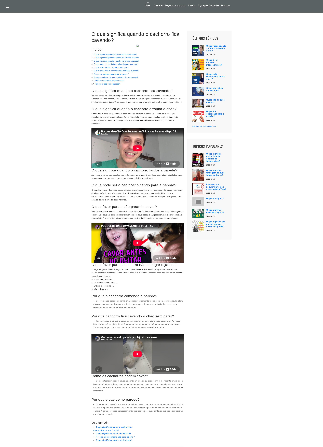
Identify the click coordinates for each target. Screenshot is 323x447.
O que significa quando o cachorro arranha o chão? (116, 58)
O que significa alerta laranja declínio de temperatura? (214, 157)
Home (147, 5)
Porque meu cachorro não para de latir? (115, 437)
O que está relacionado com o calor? (215, 76)
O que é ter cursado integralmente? (214, 62)
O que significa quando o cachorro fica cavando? (115, 54)
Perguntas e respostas (175, 5)
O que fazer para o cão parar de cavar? (111, 67)
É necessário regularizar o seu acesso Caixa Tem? (216, 187)
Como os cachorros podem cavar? (109, 80)
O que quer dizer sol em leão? (214, 89)
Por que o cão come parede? (107, 84)
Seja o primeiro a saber (208, 5)
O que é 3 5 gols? (215, 198)
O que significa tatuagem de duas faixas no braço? (215, 172)
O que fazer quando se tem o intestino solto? (216, 48)
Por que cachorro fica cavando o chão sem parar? (116, 77)
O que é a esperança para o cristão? (215, 113)
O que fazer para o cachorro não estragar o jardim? (116, 71)
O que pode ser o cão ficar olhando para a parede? (116, 64)
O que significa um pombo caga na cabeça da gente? (215, 224)
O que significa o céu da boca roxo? (113, 433)
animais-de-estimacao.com (204, 126)
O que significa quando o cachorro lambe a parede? (116, 61)
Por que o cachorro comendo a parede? (111, 74)
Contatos (158, 5)
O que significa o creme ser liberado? (114, 440)
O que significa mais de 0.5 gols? (215, 211)
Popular (191, 5)
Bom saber (226, 5)
